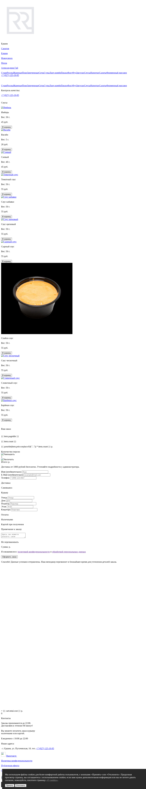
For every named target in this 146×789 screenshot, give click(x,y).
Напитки (94, 73)
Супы (46, 73)
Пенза (4, 63)
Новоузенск (7, 58)
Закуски (80, 73)
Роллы (10, 73)
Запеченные (33, 73)
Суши (4, 73)
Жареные (17, 73)
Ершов (4, 53)
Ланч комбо (55, 73)
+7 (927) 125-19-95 (10, 75)
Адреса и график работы (13, 78)
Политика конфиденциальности (16, 761)
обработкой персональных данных (69, 552)
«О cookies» (52, 780)
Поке (24, 73)
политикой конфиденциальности (34, 552)
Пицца (64, 73)
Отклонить (20, 785)
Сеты (41, 73)
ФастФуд (71, 73)
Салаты (102, 73)
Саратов (5, 48)
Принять (9, 785)
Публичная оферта (10, 765)
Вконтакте (11, 756)
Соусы (87, 73)
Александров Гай (9, 68)
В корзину (6, 127)
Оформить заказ (9, 557)
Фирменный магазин (116, 73)
